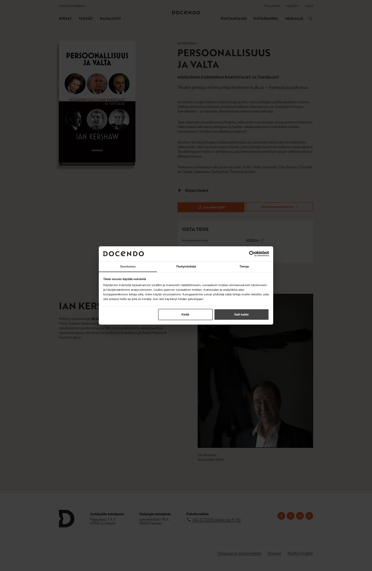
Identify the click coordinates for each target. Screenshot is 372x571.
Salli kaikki (241, 314)
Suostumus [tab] (128, 266)
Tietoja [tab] (244, 266)
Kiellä (185, 314)
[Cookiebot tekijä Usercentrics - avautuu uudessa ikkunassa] (252, 254)
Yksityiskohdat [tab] (186, 266)
